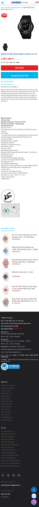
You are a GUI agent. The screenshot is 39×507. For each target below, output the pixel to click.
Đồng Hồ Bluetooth (6, 417)
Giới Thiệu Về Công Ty (7, 431)
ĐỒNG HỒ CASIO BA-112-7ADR (22, 272)
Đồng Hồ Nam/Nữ (6, 406)
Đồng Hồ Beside (6, 414)
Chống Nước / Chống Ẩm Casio (10, 460)
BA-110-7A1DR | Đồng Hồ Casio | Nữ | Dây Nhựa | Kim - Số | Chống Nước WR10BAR (24, 236)
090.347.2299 (5, 494)
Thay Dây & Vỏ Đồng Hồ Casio (10, 455)
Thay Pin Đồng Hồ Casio (8, 450)
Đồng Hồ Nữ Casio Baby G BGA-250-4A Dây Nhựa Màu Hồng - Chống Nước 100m (25, 261)
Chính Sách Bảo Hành (7, 439)
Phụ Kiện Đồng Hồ (6, 420)
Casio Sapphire (5, 409)
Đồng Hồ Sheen (5, 399)
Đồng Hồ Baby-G (6, 396)
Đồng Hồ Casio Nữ (6, 404)
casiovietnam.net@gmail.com (10, 485)
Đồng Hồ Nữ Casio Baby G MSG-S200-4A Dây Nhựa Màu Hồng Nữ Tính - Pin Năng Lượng (24, 300)
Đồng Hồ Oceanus (6, 412)
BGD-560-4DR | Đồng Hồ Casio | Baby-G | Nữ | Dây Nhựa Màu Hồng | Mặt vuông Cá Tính (24, 288)
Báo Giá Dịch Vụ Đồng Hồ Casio (10, 466)
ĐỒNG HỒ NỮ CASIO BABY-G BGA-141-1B (19, 54)
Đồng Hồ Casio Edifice (7, 388)
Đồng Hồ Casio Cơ (6, 393)
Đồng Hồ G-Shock (6, 391)
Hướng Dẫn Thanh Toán (8, 434)
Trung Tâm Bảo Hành (7, 437)
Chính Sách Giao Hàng (7, 442)
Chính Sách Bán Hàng (7, 447)
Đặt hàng (19, 68)
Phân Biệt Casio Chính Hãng (9, 444)
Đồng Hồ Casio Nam (7, 401)
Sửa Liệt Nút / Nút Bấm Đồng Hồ (10, 463)
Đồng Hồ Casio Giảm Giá (8, 385)
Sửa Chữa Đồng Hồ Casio (8, 458)
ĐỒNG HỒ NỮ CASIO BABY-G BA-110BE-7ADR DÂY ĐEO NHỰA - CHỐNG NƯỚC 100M (25, 248)
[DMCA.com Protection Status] (1, 374)
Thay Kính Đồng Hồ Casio (8, 452)
